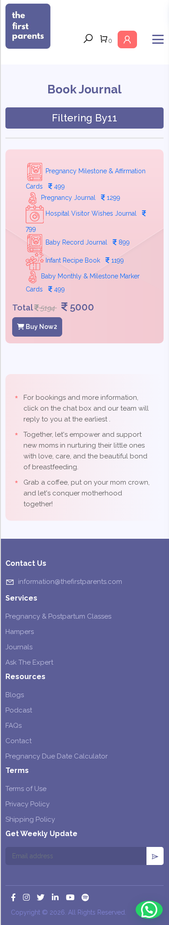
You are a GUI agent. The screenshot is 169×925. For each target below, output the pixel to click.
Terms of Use (25, 789)
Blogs (14, 695)
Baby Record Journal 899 (87, 242)
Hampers (19, 632)
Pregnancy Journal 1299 (79, 197)
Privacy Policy (27, 804)
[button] (149, 910)
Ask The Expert (29, 662)
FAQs (13, 726)
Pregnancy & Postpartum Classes (58, 616)
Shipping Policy (30, 819)
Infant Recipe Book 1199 (84, 260)
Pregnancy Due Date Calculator (56, 756)
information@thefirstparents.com (70, 582)
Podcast (18, 710)
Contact (18, 741)
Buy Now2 (40, 326)
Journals (18, 647)
